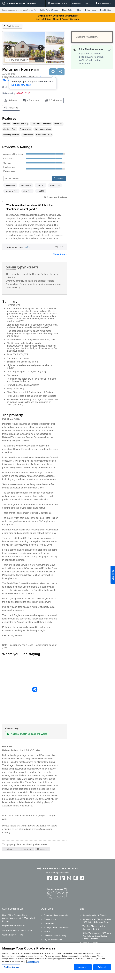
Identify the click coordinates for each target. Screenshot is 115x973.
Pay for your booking (53, 940)
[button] (8, 47)
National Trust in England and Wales (29, 734)
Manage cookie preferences (56, 927)
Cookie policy (50, 923)
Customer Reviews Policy (55, 936)
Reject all (102, 967)
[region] (57, 958)
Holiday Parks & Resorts (49, 10)
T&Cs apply (73, 19)
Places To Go (67, 10)
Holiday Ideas (90, 10)
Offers (79, 10)
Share (61, 71)
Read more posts (90, 943)
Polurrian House (17, 69)
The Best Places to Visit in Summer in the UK (93, 927)
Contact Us (76, 3)
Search (60, 178)
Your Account (103, 3)
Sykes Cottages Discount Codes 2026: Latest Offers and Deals (96, 920)
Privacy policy (50, 919)
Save (53, 71)
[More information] (109, 49)
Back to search (13, 26)
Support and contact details (56, 915)
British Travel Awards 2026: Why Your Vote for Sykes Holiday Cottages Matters (96, 936)
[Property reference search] (35, 10)
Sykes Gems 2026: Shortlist (94, 915)
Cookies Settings (11, 967)
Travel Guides (105, 10)
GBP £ (87, 3)
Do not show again (21, 84)
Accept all (82, 967)
